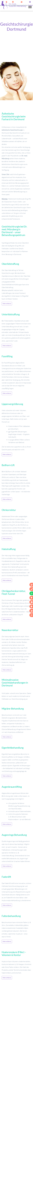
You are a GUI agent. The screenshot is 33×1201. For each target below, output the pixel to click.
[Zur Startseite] (13, 9)
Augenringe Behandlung (14, 834)
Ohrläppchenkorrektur (13, 591)
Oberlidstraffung (10, 263)
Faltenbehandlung (11, 916)
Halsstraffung (9, 549)
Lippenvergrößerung (12, 404)
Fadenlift (6, 876)
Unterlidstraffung (11, 314)
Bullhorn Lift (8, 465)
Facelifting (7, 356)
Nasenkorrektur (10, 630)
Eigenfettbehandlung (13, 747)
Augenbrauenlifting (12, 786)
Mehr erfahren (7, 303)
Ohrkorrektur (9, 510)
